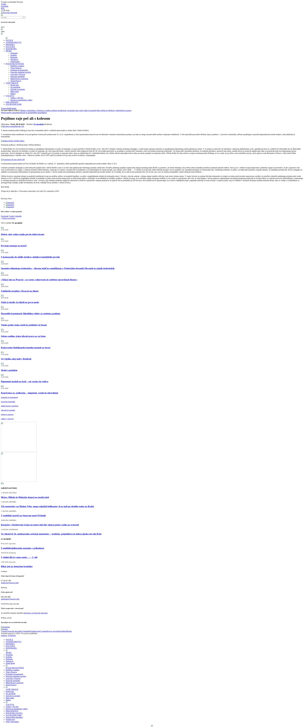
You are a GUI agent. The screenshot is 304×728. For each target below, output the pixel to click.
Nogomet (13, 53)
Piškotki (69, 631)
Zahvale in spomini (17, 89)
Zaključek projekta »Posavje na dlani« (20, 291)
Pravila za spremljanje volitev (21, 100)
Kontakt (13, 108)
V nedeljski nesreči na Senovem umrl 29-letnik (23, 515)
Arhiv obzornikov (12, 722)
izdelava (4, 636)
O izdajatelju (26, 631)
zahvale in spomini (8, 410)
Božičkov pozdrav (17, 66)
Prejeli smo (14, 85)
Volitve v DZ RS (16, 98)
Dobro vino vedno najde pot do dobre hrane (22, 234)
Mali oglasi (14, 91)
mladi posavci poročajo (9, 406)
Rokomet (13, 57)
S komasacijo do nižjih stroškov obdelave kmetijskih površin (30, 257)
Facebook (4, 6)
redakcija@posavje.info (10, 583)
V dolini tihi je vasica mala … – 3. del (19, 557)
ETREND (12, 636)
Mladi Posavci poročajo (19, 79)
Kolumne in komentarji (19, 70)
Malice (13, 94)
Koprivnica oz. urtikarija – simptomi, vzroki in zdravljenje (29, 393)
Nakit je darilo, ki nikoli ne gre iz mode (20, 302)
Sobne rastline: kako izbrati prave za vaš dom (23, 336)
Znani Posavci (15, 81)
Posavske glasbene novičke (20, 72)
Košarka (13, 55)
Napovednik (5, 108)
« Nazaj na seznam (8, 218)
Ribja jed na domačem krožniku (17, 566)
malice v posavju (7, 419)
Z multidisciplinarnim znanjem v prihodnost (22, 548)
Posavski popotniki (17, 77)
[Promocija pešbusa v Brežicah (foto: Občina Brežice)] (13, 141)
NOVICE (9, 40)
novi (2, 27)
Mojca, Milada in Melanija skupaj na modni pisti (25, 497)
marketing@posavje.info (10, 599)
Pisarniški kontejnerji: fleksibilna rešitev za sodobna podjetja (30, 313)
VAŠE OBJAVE (12, 83)
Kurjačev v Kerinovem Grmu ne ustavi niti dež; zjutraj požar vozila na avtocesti (40, 525)
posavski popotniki (8, 402)
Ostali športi (14, 62)
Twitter (3, 4)
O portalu (43, 631)
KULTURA (10, 47)
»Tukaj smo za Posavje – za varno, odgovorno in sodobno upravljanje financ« (39, 279)
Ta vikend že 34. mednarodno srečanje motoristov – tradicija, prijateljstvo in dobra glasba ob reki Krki (51, 534)
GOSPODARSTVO (13, 42)
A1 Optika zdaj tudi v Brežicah (16, 359)
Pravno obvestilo (53, 631)
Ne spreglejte (15, 87)
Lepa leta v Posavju (17, 74)
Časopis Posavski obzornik (11, 631)
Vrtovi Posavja (15, 68)
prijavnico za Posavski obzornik (36, 613)
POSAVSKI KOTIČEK (15, 64)
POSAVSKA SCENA (14, 713)
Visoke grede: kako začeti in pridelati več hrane (24, 325)
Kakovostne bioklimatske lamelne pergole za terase (25, 347)
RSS (2, 8)
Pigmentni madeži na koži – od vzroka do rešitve (24, 381)
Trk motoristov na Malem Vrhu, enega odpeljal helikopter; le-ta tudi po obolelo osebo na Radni (47, 506)
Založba (63, 631)
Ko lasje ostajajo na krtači (13, 245)
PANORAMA (11, 49)
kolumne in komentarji (9, 397)
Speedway (14, 59)
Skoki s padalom (9, 370)
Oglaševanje (35, 631)
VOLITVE (10, 96)
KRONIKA (10, 45)
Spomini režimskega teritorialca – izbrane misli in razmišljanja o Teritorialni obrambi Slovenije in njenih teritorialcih (57, 268)
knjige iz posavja (7, 414)
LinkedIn (18, 216)
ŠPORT (9, 51)
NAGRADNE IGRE (14, 104)
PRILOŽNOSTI (12, 102)
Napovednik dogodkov (14, 717)
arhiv (3, 31)
